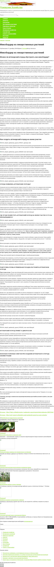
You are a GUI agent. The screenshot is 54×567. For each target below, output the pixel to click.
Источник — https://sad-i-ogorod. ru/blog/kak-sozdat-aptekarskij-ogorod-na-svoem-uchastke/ (23, 415)
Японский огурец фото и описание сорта (10, 435)
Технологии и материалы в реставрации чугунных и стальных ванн (20, 553)
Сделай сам (6, 32)
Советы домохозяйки (9, 33)
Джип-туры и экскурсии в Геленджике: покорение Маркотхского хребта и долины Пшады (27, 559)
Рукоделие (6, 22)
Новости (5, 37)
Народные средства (9, 26)
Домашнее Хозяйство (11, 7)
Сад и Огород (7, 28)
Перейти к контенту (5, 0)
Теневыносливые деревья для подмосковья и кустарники (15, 452)
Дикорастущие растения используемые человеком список (15, 467)
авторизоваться (28, 521)
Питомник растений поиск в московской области (13, 515)
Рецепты (5, 20)
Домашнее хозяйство (9, 30)
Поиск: (2, 15)
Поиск (1, 524)
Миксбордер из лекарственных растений (12, 418)
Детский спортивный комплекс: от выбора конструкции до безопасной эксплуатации (25, 554)
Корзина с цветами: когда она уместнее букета (15, 558)
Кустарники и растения (10, 24)
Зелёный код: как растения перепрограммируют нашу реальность (20, 556)
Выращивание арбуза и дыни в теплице (10, 484)
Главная (5, 18)
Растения (5, 35)
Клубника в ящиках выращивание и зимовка (12, 500)
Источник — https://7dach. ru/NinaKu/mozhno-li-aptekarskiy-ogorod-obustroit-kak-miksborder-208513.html (26, 412)
